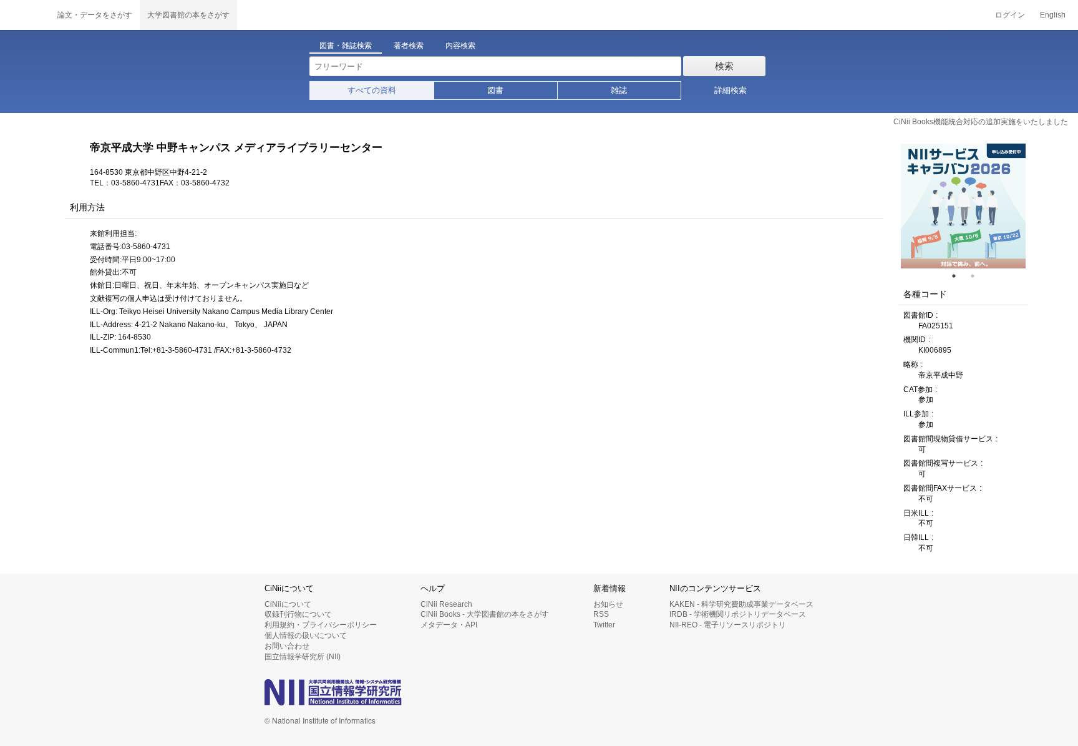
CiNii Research (446, 604)
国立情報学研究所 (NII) (303, 656)
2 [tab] (977, 276)
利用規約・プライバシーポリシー (321, 625)
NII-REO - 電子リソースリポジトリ (727, 625)
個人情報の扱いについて (306, 635)
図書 (495, 90)
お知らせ (608, 604)
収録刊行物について (298, 614)
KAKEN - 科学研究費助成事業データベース (741, 604)
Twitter (604, 625)
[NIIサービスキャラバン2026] (963, 206)
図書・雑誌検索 (345, 45)
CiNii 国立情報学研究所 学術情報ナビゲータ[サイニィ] (25, 15)
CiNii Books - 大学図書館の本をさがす (484, 614)
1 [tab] (959, 276)
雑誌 (619, 90)
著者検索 (409, 45)
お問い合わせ (287, 646)
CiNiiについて (288, 604)
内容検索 (460, 45)
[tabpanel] (963, 206)
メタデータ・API (448, 625)
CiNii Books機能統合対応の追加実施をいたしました (980, 121)
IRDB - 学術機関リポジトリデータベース (737, 614)
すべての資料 (371, 90)
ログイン (1010, 15)
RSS (601, 614)
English (1053, 15)
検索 (724, 66)
